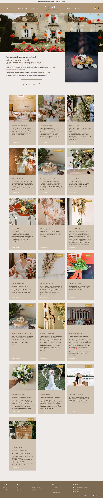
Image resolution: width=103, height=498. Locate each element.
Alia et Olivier (45, 394)
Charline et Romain (47, 333)
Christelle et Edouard (76, 333)
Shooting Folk (45, 229)
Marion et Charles (75, 283)
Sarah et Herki (74, 126)
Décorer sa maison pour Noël (22, 333)
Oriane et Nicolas (75, 229)
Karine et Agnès (17, 229)
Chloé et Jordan (17, 447)
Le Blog (33, 8)
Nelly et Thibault (17, 179)
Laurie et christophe (47, 126)
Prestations (22, 8)
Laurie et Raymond (18, 394)
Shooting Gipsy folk (76, 394)
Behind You (99, 495)
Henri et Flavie (74, 179)
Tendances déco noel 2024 (49, 179)
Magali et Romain (18, 283)
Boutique (10, 8)
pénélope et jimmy (46, 283)
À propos (69, 8)
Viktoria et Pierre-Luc (19, 126)
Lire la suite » (16, 142)
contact (78, 8)
